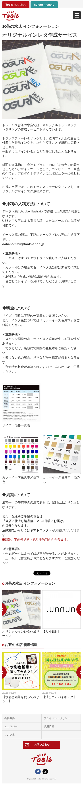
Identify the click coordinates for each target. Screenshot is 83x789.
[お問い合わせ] (41, 744)
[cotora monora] (44, 4)
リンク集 (9, 734)
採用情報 (49, 726)
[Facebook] (38, 772)
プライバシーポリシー (57, 718)
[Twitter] (45, 772)
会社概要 (9, 718)
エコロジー (10, 726)
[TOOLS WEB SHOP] (15, 4)
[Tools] (41, 16)
